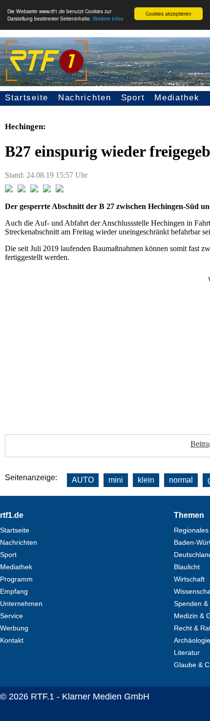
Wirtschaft (189, 579)
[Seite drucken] (59, 190)
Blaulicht (187, 567)
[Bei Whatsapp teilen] (34, 190)
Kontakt (11, 640)
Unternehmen (21, 603)
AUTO (83, 480)
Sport (133, 97)
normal (181, 480)
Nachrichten (84, 97)
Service (11, 616)
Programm (16, 579)
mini (115, 480)
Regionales (191, 530)
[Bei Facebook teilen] (9, 190)
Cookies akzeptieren (168, 13)
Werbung (14, 628)
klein (146, 480)
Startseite (26, 97)
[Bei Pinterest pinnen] (47, 190)
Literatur (187, 652)
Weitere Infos (108, 18)
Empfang (14, 591)
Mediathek (176, 97)
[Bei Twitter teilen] (21, 190)
